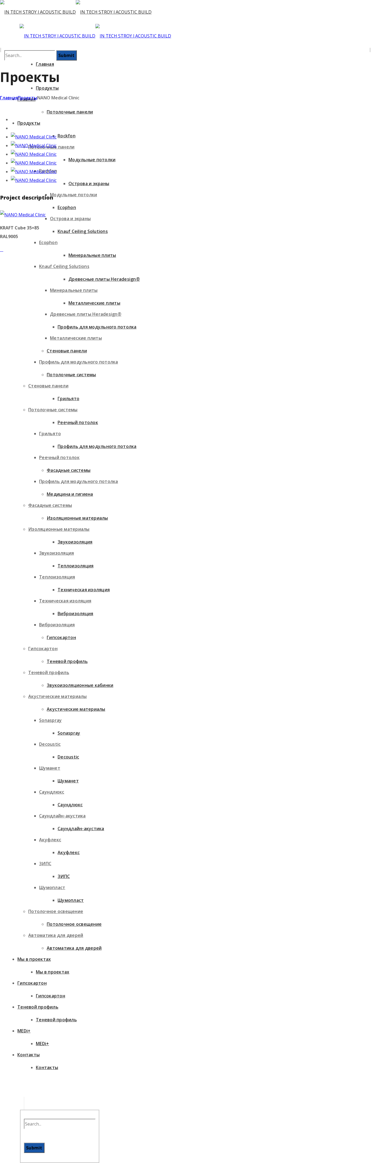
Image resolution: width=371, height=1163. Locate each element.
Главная (9, 98)
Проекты (27, 98)
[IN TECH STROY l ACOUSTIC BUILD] (76, 12)
